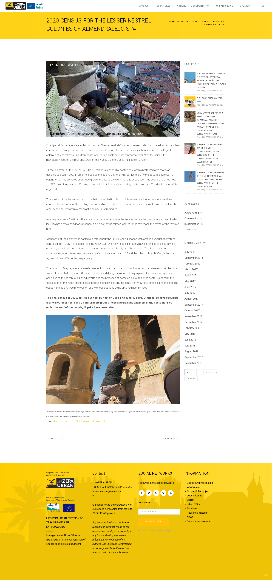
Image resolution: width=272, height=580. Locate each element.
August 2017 (191, 298)
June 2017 (190, 287)
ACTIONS (181, 6)
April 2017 (190, 275)
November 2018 (193, 363)
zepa (72, 432)
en (263, 6)
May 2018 (190, 333)
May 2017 (190, 281)
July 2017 (189, 292)
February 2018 (192, 328)
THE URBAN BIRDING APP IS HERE (209, 100)
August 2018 (191, 351)
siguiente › (211, 372)
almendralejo (103, 432)
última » (191, 378)
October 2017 (192, 310)
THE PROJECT (143, 6)
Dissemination (193, 223)
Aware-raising (193, 212)
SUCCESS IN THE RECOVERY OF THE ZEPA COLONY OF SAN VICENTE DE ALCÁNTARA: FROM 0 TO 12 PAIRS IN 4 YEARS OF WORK (211, 80)
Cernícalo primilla (85, 432)
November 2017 (193, 316)
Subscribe (153, 532)
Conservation (193, 218)
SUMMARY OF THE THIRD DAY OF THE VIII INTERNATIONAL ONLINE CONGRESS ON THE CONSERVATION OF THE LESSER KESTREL (210, 179)
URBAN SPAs (164, 6)
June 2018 (190, 339)
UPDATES (245, 6)
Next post (171, 449)
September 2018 (193, 357)
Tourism (190, 229)
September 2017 (193, 304)
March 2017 (191, 269)
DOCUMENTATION (200, 6)
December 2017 (193, 322)
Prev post (55, 449)
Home (172, 22)
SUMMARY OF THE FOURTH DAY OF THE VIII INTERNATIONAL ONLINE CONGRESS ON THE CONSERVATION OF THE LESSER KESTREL (209, 153)
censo (64, 432)
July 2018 (189, 345)
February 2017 (192, 263)
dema (56, 432)
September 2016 (193, 257)
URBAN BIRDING (225, 6)
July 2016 (189, 252)
